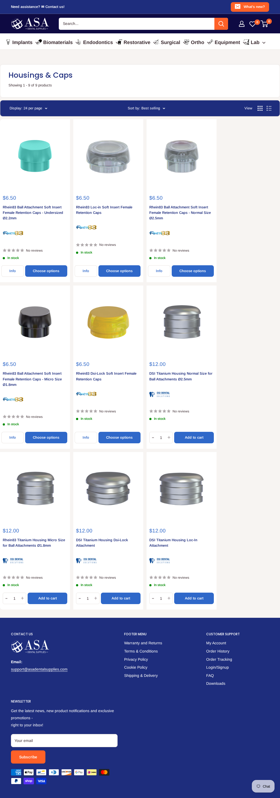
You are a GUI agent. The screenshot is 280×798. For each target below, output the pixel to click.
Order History (217, 651)
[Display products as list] (269, 108)
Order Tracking (219, 659)
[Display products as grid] (260, 108)
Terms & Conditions (141, 651)
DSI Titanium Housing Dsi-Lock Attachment (102, 542)
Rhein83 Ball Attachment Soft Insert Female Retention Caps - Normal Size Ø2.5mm (180, 212)
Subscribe (28, 757)
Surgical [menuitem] (170, 42)
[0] (264, 24)
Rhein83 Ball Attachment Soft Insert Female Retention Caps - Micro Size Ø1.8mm (32, 378)
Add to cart (194, 437)
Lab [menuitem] (255, 42)
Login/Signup (217, 667)
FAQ (210, 675)
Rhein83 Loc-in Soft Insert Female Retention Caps (104, 210)
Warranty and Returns (143, 643)
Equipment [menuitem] (227, 42)
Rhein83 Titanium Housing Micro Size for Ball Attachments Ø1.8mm (34, 542)
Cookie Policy (135, 667)
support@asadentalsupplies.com (39, 669)
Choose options (46, 271)
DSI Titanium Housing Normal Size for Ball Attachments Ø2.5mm (180, 376)
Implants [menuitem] (22, 42)
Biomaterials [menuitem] (58, 42)
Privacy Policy (136, 659)
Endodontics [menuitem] (98, 42)
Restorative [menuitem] (137, 42)
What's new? (254, 7)
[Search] (221, 24)
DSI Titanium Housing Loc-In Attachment (173, 542)
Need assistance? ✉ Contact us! (38, 7)
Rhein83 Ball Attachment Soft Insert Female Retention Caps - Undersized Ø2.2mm (33, 212)
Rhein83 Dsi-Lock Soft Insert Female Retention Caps (106, 376)
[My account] (241, 24)
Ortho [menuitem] (197, 42)
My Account (216, 643)
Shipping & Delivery (141, 675)
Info (12, 271)
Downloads (215, 683)
